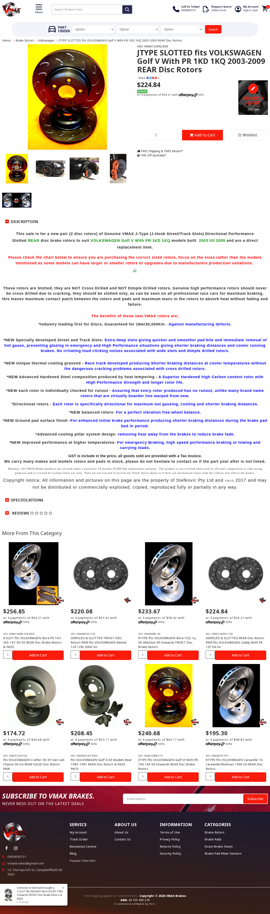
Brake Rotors (25, 40)
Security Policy (170, 853)
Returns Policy (170, 846)
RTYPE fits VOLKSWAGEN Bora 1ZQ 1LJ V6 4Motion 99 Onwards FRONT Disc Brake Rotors (167, 642)
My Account (78, 832)
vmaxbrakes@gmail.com (25, 863)
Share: (142, 78)
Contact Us (123, 839)
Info (201, 95)
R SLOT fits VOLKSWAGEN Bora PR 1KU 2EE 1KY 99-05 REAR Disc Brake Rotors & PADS (32, 642)
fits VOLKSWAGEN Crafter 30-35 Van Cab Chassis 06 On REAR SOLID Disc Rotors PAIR (33, 764)
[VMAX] (127, 600)
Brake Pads (213, 839)
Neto (152, 903)
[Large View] (17, 168)
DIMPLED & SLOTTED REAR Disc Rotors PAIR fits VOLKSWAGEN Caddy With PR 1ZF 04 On (235, 642)
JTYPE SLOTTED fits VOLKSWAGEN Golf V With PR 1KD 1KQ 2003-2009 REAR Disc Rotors (120, 40)
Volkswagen (46, 40)
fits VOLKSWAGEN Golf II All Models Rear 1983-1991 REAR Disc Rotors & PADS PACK (101, 764)
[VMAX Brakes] (11, 9)
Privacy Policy (170, 839)
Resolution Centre (83, 846)
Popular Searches (83, 860)
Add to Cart (204, 134)
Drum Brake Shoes (219, 846)
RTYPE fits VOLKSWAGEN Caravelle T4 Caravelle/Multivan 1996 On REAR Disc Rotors (234, 764)
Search (213, 29)
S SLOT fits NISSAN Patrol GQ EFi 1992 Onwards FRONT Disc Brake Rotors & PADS (40, 895)
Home (6, 40)
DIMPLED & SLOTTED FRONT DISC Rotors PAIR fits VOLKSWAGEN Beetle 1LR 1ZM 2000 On (99, 642)
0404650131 (16, 856)
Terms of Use (170, 832)
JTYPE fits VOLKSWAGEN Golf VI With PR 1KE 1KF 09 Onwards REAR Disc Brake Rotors (168, 764)
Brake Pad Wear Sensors (223, 853)
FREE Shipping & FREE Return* (161, 151)
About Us (121, 832)
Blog (73, 853)
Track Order (79, 839)
